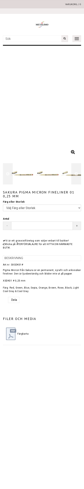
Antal (6, 218)
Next (74, 103)
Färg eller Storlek (14, 201)
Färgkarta (23, 333)
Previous (10, 103)
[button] (73, 152)
